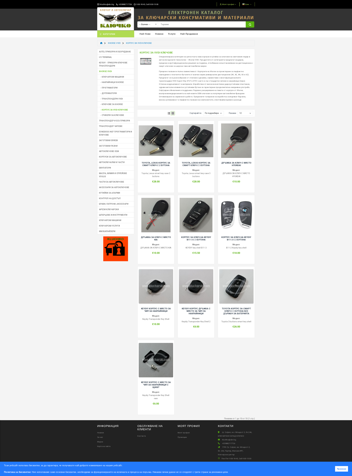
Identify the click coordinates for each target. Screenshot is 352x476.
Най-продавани (189, 34)
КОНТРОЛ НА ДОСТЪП (110, 198)
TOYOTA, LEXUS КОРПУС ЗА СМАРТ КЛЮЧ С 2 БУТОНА (156, 164)
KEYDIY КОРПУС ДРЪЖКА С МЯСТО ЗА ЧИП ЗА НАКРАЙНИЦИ (196, 311)
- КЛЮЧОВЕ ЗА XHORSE (111, 104)
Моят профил (184, 433)
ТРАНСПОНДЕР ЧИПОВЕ (110, 126)
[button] (229, 472)
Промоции (182, 437)
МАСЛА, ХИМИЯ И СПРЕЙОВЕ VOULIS (113, 175)
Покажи (232, 113)
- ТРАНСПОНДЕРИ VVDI (111, 99)
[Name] (250, 24)
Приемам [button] (341, 469)
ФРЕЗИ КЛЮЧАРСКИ (109, 209)
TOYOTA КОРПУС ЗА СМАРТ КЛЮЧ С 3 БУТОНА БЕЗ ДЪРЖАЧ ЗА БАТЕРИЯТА (236, 311)
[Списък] (169, 113)
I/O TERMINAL (105, 57)
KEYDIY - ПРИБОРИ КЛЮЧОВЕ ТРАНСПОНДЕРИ (113, 64)
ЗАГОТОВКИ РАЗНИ (108, 146)
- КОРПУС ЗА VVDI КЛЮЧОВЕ (113, 110)
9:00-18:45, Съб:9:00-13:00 (147, 4)
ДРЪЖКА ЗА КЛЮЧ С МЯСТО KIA (156, 238)
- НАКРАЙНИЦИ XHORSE (111, 82)
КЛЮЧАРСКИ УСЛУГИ (109, 226)
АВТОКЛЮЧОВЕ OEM (109, 151)
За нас (100, 437)
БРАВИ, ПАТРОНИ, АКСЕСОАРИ (113, 204)
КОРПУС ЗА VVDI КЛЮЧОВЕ (139, 43)
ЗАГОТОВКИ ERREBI (108, 140)
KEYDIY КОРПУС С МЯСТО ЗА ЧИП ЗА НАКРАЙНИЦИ (156, 309)
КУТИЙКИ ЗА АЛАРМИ (109, 193)
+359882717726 (125, 4)
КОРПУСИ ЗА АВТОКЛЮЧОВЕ (113, 157)
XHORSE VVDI (114, 43)
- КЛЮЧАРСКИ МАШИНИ (111, 77)
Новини (159, 34)
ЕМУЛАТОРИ (105, 168)
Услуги (172, 34)
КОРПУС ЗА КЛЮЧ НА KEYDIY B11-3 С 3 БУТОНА (196, 238)
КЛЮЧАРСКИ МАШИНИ (110, 220)
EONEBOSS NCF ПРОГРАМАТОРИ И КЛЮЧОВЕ (115, 133)
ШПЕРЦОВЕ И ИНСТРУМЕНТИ (113, 215)
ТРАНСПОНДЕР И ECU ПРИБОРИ (114, 121)
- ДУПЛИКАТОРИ (108, 93)
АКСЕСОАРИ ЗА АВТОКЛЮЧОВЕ (114, 187)
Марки (100, 442)
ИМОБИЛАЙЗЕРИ (107, 231)
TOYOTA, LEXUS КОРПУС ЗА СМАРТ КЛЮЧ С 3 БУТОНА (196, 164)
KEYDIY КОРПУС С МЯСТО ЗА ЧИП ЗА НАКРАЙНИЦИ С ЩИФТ (156, 385)
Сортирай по (195, 113)
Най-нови (145, 34)
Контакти (141, 436)
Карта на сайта (104, 446)
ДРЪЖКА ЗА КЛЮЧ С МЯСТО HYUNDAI (236, 164)
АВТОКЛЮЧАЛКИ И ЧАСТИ (112, 162)
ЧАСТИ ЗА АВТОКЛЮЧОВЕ (111, 182)
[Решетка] (173, 113)
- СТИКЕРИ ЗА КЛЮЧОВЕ (111, 115)
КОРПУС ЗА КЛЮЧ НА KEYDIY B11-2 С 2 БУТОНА (236, 238)
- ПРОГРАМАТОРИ (108, 88)
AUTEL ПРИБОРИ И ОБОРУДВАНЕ (115, 52)
